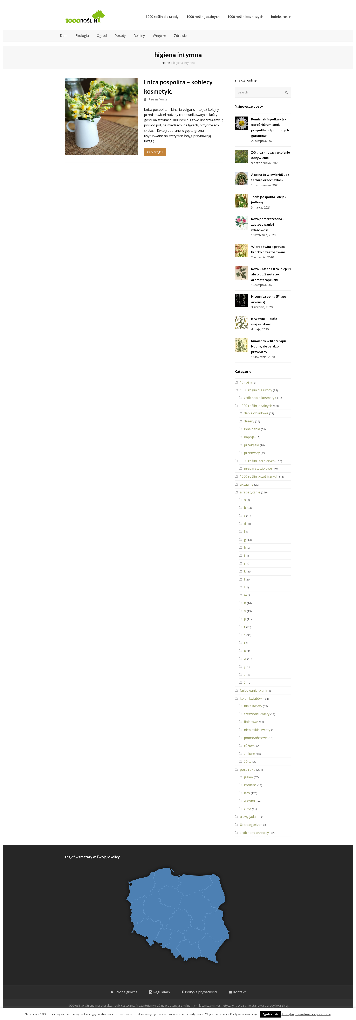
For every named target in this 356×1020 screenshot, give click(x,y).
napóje (249, 437)
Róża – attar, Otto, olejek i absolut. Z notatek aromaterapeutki (271, 274)
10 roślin (246, 382)
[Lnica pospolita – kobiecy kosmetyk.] (101, 151)
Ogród (102, 35)
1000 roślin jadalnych (256, 405)
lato (247, 793)
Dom (63, 35)
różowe (249, 745)
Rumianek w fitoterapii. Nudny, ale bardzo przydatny (269, 346)
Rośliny (139, 35)
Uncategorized (251, 824)
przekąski (251, 445)
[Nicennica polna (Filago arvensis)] (241, 300)
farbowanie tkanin (254, 690)
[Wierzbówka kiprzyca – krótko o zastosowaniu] (241, 250)
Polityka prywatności (201, 992)
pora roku (247, 769)
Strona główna (126, 992)
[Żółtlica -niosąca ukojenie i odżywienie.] (241, 156)
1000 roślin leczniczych (257, 461)
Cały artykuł (155, 152)
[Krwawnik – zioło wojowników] (241, 322)
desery (249, 421)
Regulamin (161, 992)
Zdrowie (180, 35)
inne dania (252, 429)
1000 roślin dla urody (256, 390)
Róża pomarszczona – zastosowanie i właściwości (268, 224)
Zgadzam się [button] (270, 1014)
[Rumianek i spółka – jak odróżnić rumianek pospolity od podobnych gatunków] (241, 123)
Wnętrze (159, 35)
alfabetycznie (250, 492)
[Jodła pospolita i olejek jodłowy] (241, 200)
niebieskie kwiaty (257, 729)
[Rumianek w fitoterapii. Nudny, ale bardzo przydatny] (241, 345)
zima (247, 809)
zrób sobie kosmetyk (260, 397)
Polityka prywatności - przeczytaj (306, 1014)
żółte (248, 761)
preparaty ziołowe (258, 468)
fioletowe (251, 721)
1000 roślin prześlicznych (259, 476)
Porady (120, 35)
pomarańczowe (256, 738)
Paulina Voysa (158, 99)
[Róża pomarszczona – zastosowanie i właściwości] (241, 223)
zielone (249, 753)
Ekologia (82, 35)
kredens (250, 785)
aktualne (246, 484)
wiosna (249, 801)
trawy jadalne (250, 816)
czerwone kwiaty (256, 714)
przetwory (252, 453)
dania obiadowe (256, 413)
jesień (248, 777)
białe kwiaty (253, 706)
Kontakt (239, 992)
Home (166, 63)
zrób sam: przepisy (254, 832)
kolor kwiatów (251, 698)
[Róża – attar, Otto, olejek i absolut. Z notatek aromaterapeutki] (241, 273)
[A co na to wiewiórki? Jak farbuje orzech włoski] (241, 178)
